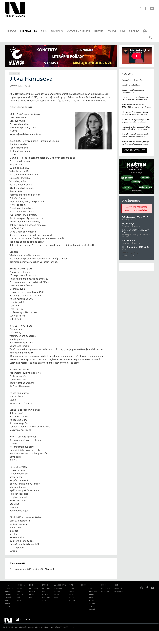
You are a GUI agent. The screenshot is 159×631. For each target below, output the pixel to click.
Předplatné (92, 592)
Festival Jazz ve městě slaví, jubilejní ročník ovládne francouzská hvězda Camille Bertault (135, 143)
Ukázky (19, 598)
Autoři (91, 601)
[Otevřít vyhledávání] (150, 37)
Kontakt (91, 604)
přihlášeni (49, 569)
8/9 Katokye (128, 223)
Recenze (7, 595)
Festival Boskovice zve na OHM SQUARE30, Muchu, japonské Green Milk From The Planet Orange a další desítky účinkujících (135, 106)
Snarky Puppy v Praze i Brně (132, 80)
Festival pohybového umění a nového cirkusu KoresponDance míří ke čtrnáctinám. (135, 135)
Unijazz (91, 607)
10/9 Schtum (128, 240)
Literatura (28, 31)
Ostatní (7, 607)
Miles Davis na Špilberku (131, 85)
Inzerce (91, 598)
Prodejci (91, 595)
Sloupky (72, 598)
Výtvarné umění (79, 31)
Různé (99, 31)
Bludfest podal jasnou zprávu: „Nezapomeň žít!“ (133, 91)
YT (152, 8)
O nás (90, 589)
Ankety (7, 604)
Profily (7, 592)
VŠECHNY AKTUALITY (134, 150)
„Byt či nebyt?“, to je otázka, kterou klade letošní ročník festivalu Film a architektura (135, 113)
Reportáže (8, 598)
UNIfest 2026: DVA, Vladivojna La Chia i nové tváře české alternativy (135, 98)
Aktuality (127, 74)
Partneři (91, 610)
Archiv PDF (105, 592)
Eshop (112, 31)
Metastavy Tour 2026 (135, 217)
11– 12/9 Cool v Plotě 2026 (135, 247)
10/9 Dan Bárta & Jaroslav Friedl (135, 231)
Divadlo (57, 31)
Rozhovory (8, 589)
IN (139, 8)
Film (44, 31)
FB (145, 8)
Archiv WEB (105, 589)
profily (20, 592)
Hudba (12, 31)
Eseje (6, 601)
